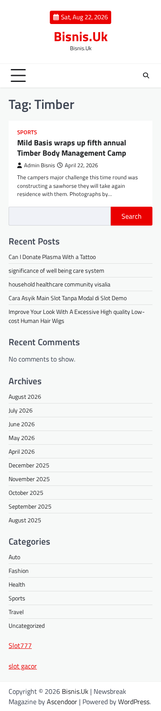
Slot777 (20, 645)
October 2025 (26, 492)
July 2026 (21, 410)
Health (17, 584)
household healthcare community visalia (59, 284)
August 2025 (25, 519)
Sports (27, 132)
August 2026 (25, 396)
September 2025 (30, 506)
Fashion (19, 570)
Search (132, 216)
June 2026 (22, 423)
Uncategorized (27, 625)
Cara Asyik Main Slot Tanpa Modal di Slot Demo (68, 297)
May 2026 (22, 437)
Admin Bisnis (39, 165)
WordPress (133, 701)
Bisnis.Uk (81, 36)
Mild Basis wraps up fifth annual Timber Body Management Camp (71, 147)
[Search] (146, 75)
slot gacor (23, 666)
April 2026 (22, 451)
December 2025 (29, 465)
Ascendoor (62, 701)
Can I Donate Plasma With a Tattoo (52, 256)
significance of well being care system (56, 270)
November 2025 (29, 478)
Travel (16, 611)
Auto (14, 556)
